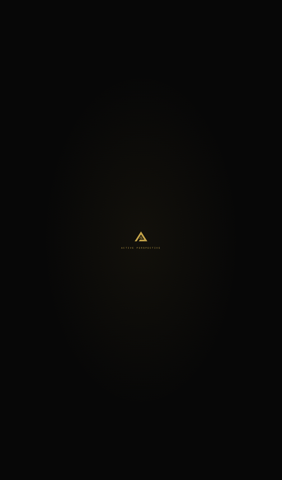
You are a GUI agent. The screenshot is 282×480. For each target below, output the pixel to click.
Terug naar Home (125, 275)
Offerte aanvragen (246, 6)
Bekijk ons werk (158, 275)
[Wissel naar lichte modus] (224, 7)
